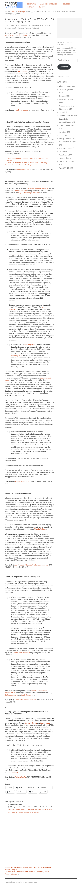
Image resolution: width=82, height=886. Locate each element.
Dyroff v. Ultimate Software (38, 188)
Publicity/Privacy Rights (67, 142)
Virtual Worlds (64, 168)
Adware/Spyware (65, 86)
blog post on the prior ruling (28, 193)
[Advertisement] (69, 28)
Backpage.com (29, 345)
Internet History (65, 122)
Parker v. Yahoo (46, 723)
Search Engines (64, 148)
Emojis (61, 112)
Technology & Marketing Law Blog (26, 882)
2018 (19, 11)
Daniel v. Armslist (20, 191)
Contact (30, 7)
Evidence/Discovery (66, 116)
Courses (66, 4)
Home (14, 11)
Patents (61, 135)
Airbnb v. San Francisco (21, 653)
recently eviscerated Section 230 (17, 35)
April (24, 11)
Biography (31, 4)
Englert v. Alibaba (27, 695)
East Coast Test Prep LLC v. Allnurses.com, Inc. (31, 565)
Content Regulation (37, 25)
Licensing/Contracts (24, 28)
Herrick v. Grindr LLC (22, 482)
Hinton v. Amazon (11, 695)
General (62, 119)
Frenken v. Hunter (21, 110)
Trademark (35, 28)
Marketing (62, 132)
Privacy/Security (65, 139)
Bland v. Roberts (40, 529)
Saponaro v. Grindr (16, 254)
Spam (61, 152)
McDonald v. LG (10, 693)
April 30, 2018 (9, 25)
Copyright (47, 25)
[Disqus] (29, 841)
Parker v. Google (31, 723)
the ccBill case (13, 772)
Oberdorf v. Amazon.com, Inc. (25, 700)
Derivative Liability (11, 28)
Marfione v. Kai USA (22, 170)
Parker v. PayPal (20, 777)
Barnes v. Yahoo (22, 72)
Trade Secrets (64, 155)
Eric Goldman (22, 25)
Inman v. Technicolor (39, 691)
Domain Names (64, 106)
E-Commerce (63, 109)
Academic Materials (48, 4)
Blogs (41, 7)
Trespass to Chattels (66, 161)
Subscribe (64, 67)
